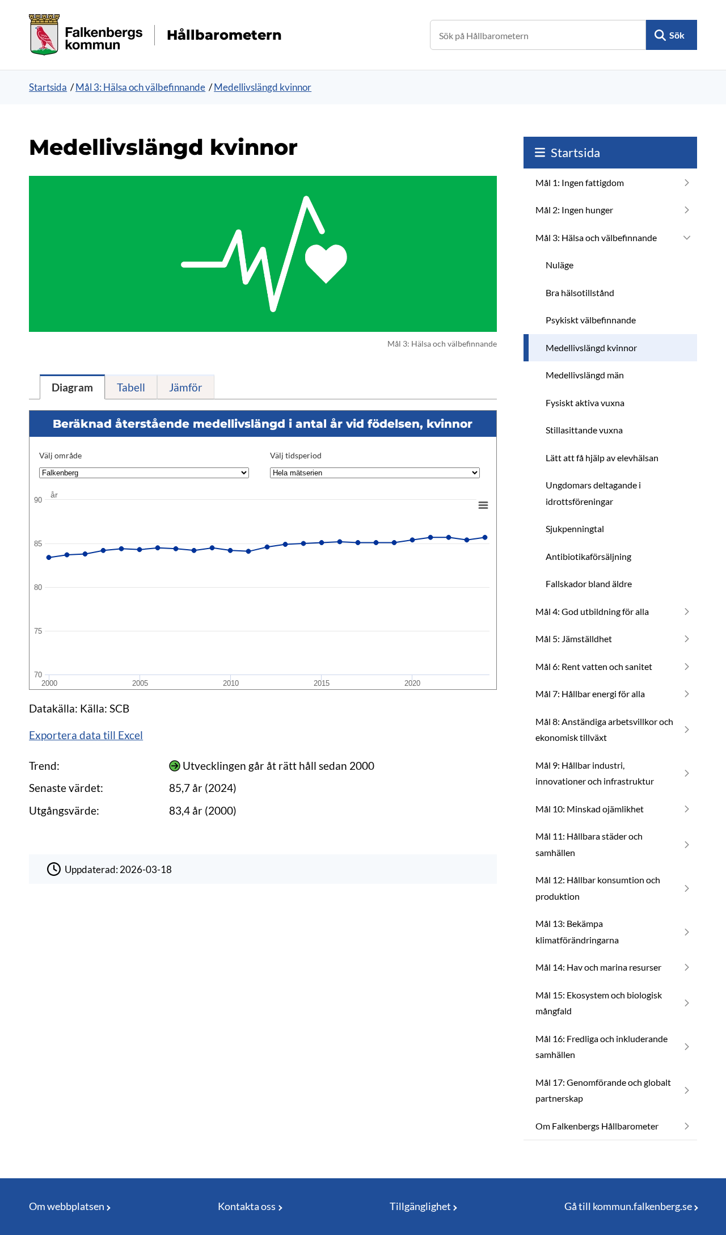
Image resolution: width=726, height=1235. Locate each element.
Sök (677, 34)
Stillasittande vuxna (584, 429)
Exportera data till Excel (86, 734)
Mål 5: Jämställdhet (573, 638)
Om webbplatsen (66, 1206)
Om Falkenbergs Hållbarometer (597, 1125)
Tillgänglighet (420, 1206)
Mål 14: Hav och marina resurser (598, 967)
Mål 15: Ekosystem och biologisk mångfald (598, 1003)
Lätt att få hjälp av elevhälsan (602, 457)
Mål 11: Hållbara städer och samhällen (589, 844)
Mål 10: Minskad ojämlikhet (589, 808)
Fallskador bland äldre (589, 583)
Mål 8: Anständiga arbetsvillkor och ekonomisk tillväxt (604, 729)
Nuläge (559, 264)
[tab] (72, 386)
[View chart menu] (483, 505)
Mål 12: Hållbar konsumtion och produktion (597, 887)
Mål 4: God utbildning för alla (592, 611)
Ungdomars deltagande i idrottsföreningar (593, 493)
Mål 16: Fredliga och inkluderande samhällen (601, 1046)
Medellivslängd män (585, 374)
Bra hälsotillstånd (580, 292)
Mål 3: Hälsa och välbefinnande (140, 87)
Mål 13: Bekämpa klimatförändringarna (577, 931)
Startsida (48, 87)
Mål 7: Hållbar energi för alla (590, 693)
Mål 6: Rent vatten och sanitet (593, 666)
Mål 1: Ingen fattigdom (579, 182)
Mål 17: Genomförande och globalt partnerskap (603, 1090)
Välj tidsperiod (296, 455)
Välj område (60, 455)
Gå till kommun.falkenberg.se (628, 1206)
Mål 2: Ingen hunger (574, 209)
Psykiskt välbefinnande (591, 319)
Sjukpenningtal (575, 528)
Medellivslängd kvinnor (262, 87)
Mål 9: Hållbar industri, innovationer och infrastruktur (594, 773)
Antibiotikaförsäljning (588, 556)
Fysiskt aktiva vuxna (585, 402)
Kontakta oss (247, 1206)
